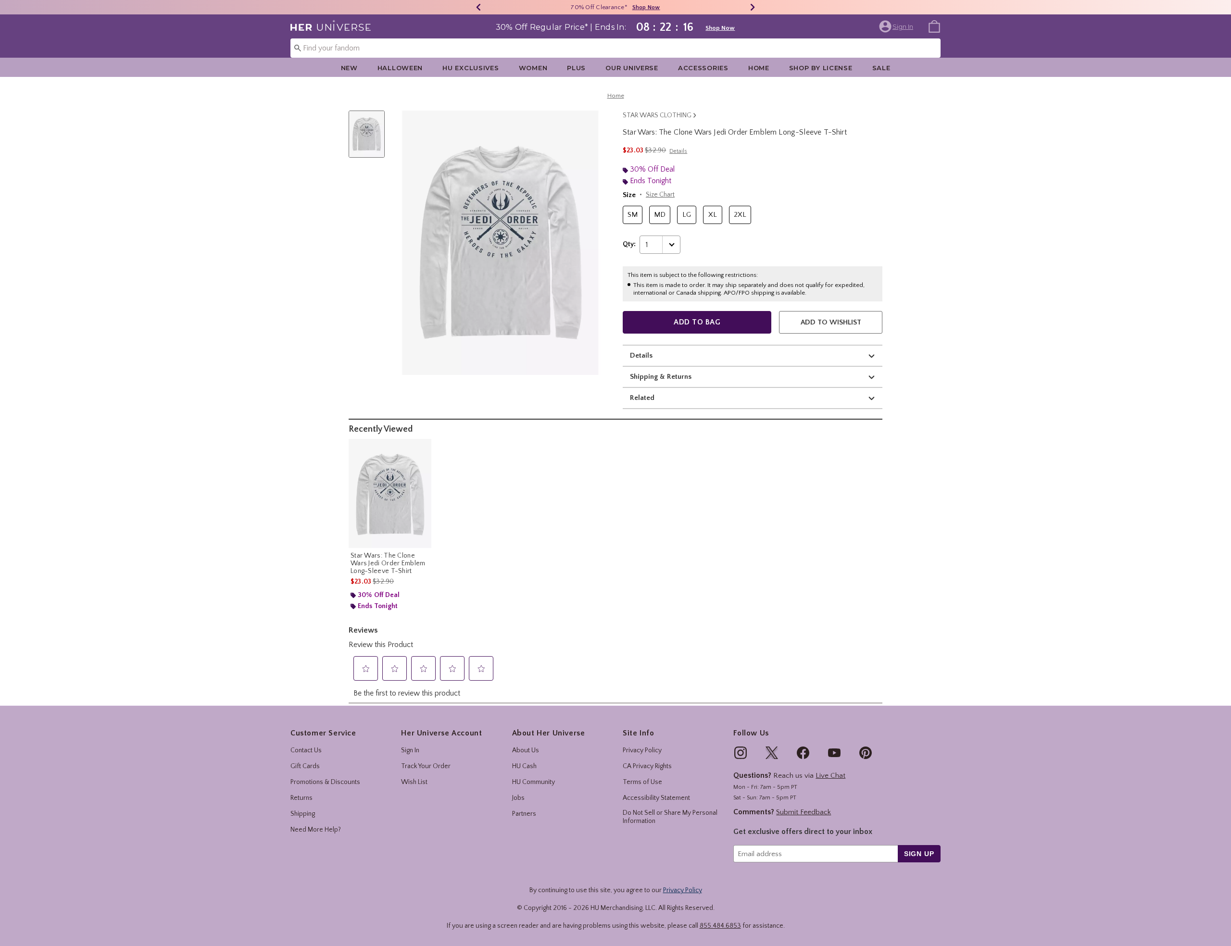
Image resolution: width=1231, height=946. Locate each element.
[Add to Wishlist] (421, 448)
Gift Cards (305, 766)
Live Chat (830, 776)
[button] (897, 26)
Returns (301, 798)
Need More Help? (315, 830)
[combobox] (615, 48)
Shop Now (646, 7)
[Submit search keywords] (297, 47)
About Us (525, 750)
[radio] (632, 215)
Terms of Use (642, 782)
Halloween (400, 68)
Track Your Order (426, 766)
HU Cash (524, 766)
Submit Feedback (803, 812)
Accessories (703, 68)
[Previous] (478, 7)
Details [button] (678, 151)
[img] (740, 753)
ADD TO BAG (697, 322)
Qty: (629, 244)
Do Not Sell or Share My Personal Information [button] (670, 817)
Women (533, 68)
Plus (576, 68)
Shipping (302, 814)
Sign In (410, 750)
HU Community (533, 782)
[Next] (752, 7)
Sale (881, 68)
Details (641, 355)
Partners (524, 814)
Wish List (414, 782)
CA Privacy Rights (647, 766)
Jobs (518, 798)
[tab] (370, 139)
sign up (919, 854)
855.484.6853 (720, 926)
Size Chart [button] (660, 195)
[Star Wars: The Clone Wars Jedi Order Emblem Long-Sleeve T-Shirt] (390, 493)
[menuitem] (934, 26)
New (349, 68)
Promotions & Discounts (325, 782)
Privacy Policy (642, 750)
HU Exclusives (470, 68)
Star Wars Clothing (657, 115)
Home (758, 68)
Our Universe (631, 68)
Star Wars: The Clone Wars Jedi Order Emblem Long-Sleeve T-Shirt (388, 563)
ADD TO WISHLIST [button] (831, 322)
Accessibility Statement (656, 798)
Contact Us (306, 750)
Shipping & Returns (660, 377)
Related (642, 398)
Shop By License (821, 68)
